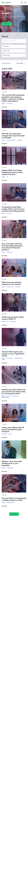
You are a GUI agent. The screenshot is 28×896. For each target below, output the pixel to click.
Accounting (19, 140)
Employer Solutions (18, 358)
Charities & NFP (10, 286)
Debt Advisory (10, 103)
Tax (7, 176)
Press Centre (4, 434)
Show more (14, 514)
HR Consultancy (9, 358)
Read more (5, 107)
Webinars (3, 467)
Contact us (7, 23)
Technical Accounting (11, 140)
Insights (3, 103)
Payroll (3, 358)
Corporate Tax (13, 321)
